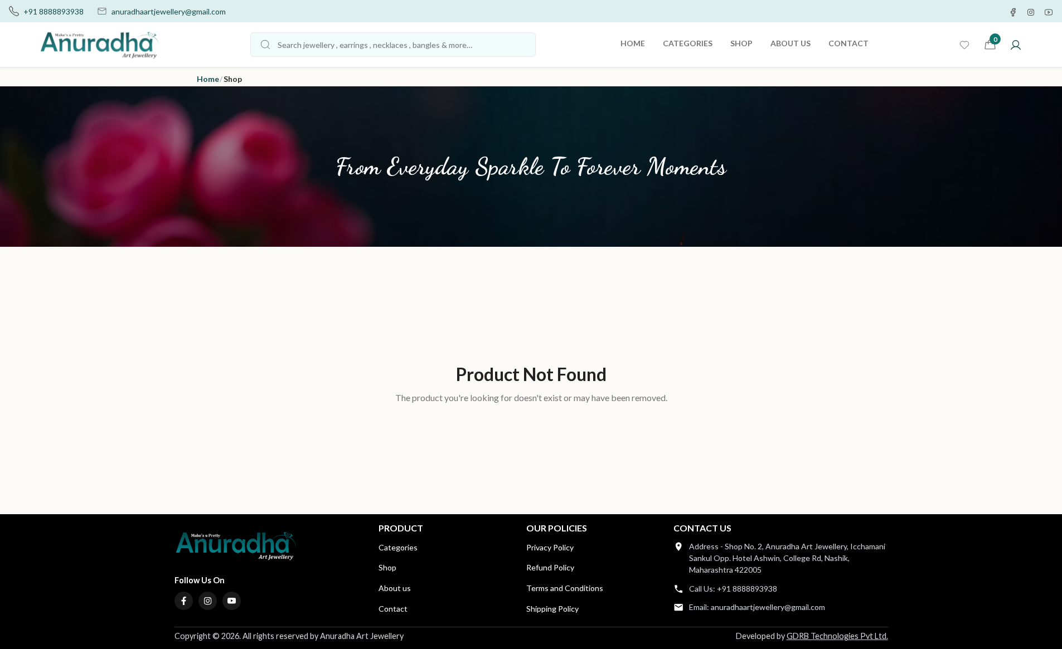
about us (790, 43)
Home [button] (208, 79)
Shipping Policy (552, 608)
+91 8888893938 (53, 11)
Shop (387, 567)
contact (848, 43)
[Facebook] (183, 601)
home (632, 43)
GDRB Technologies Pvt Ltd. (837, 636)
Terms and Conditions (564, 588)
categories (687, 43)
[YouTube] (231, 601)
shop (741, 43)
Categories (398, 547)
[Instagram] (207, 601)
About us (395, 588)
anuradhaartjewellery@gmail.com (168, 11)
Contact (393, 608)
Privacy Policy (550, 547)
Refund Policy (550, 567)
